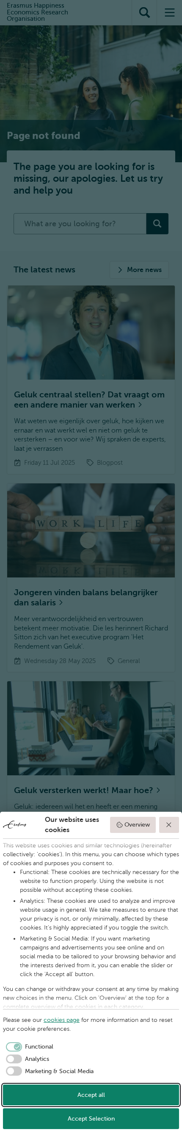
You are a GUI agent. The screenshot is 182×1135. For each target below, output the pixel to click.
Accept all (91, 1095)
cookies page (62, 1020)
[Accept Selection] (169, 825)
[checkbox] (28, 1047)
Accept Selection (91, 1119)
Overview (137, 824)
